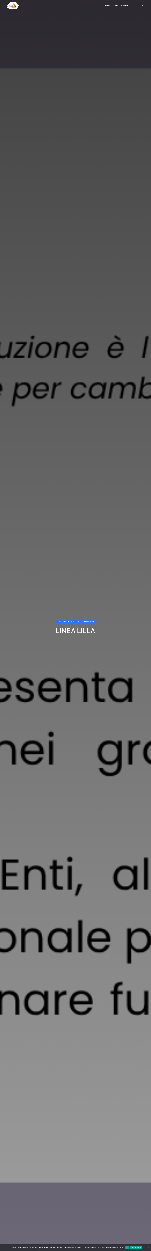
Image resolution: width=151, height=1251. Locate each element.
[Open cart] (143, 5)
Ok (127, 1247)
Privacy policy (136, 1247)
